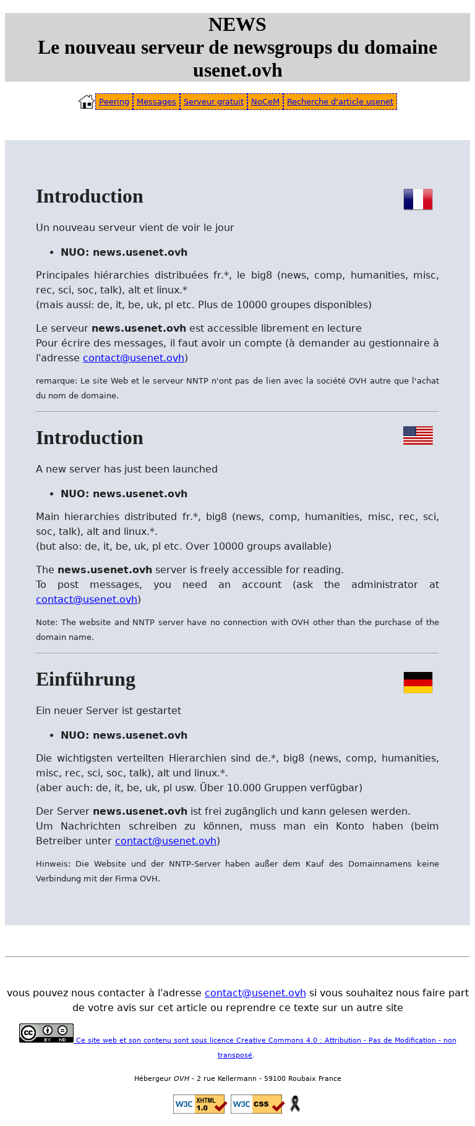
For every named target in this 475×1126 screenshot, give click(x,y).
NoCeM (265, 101)
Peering (114, 101)
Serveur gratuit (214, 101)
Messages (156, 101)
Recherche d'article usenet (340, 101)
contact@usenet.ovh (133, 358)
